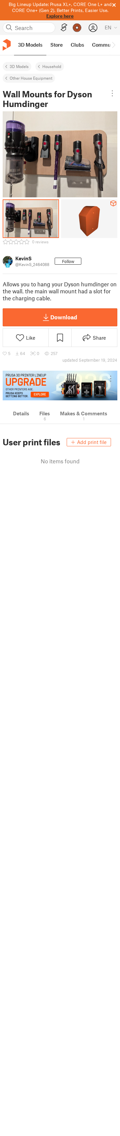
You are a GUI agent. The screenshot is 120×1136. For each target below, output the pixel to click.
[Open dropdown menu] (112, 93)
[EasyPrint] (64, 27)
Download (63, 317)
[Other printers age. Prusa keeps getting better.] (60, 385)
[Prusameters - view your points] (77, 27)
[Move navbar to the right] (113, 45)
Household (51, 66)
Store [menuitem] (56, 45)
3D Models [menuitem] (30, 45)
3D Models (19, 66)
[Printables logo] (7, 45)
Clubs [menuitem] (77, 45)
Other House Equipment (31, 78)
